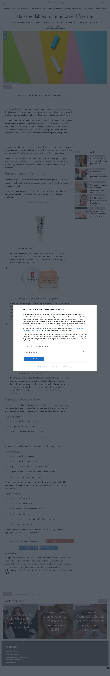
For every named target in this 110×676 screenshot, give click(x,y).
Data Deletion (42, 367)
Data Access (55, 367)
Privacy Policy (67, 367)
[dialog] (55, 338)
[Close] (92, 309)
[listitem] (55, 346)
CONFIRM (34, 359)
